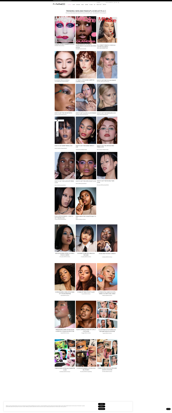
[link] (86, 9)
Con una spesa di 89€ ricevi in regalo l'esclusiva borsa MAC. (62, 0)
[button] (168, 409)
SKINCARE (86, 4)
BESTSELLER (78, 4)
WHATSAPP (104, 4)
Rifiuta (101, 406)
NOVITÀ (74, 4)
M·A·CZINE (91, 4)
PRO (94, 4)
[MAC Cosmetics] (59, 4)
